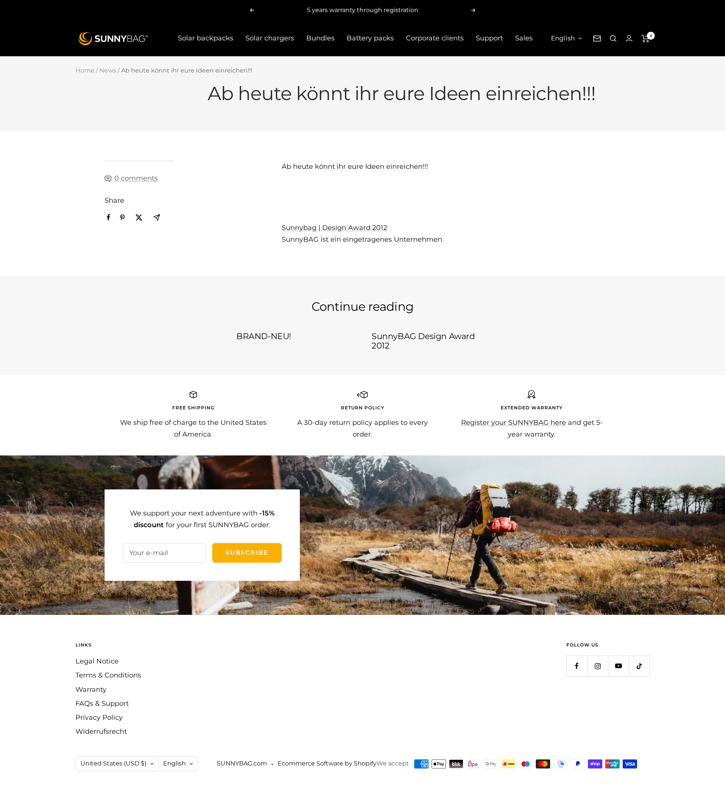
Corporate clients (435, 38)
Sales (524, 38)
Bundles (320, 38)
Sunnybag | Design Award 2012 (334, 228)
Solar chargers (269, 38)
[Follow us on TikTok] (639, 666)
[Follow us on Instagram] (597, 666)
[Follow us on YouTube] (618, 666)
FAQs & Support (102, 703)
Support (489, 38)
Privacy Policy (99, 717)
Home (85, 70)
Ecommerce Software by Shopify (327, 763)
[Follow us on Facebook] (576, 666)
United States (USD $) (113, 763)
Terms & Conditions (108, 675)
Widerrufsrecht (101, 731)
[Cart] (645, 38)
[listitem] (108, 217)
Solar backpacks (205, 38)
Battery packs (370, 38)
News (107, 70)
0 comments (136, 178)
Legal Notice (97, 661)
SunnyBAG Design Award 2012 (423, 341)
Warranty (91, 689)
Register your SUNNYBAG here (513, 422)
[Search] (613, 38)
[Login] (629, 38)
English (563, 38)
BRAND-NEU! (263, 336)
